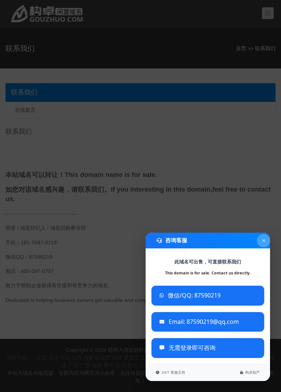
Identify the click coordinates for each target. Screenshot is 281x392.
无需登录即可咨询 (192, 348)
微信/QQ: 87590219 (194, 295)
